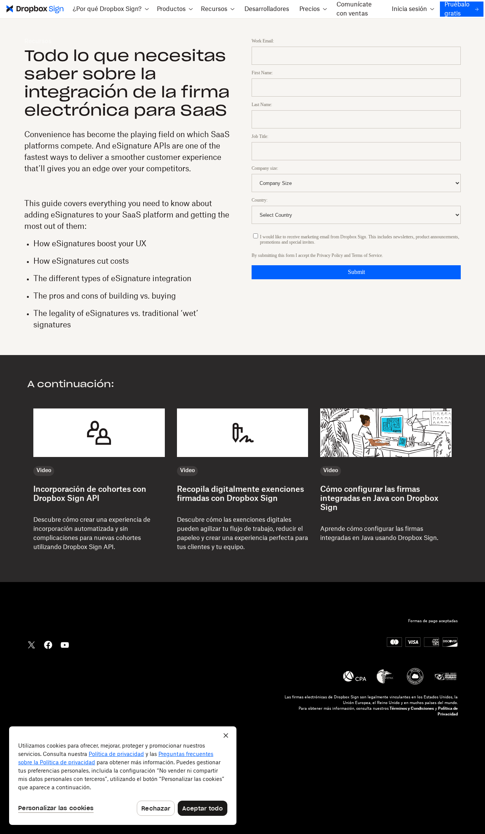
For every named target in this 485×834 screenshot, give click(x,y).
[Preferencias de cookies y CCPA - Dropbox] (122, 775)
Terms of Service (367, 255)
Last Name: (262, 104)
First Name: (262, 72)
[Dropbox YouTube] (65, 644)
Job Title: (260, 136)
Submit (356, 272)
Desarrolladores (266, 9)
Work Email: (263, 41)
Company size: (265, 168)
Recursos (38, 41)
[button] (111, 9)
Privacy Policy (330, 255)
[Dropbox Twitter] (31, 644)
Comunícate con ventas (354, 9)
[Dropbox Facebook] (48, 644)
